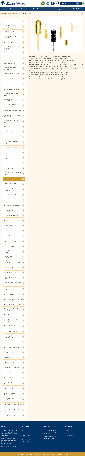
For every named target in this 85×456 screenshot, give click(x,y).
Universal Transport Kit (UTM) (12, 294)
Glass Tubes (49, 9)
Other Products (77, 9)
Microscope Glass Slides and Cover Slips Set (12, 336)
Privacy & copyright (70, 435)
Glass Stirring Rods (9, 63)
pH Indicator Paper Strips (11, 347)
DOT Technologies (63, 454)
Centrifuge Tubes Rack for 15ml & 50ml (11, 100)
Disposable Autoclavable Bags (13, 362)
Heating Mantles (9, 220)
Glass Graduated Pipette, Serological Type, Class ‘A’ (11, 26)
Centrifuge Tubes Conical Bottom (11, 94)
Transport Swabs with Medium (13, 299)
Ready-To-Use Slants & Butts (12, 304)
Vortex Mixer (7, 236)
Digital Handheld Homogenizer (9, 257)
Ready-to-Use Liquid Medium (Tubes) (12, 315)
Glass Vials (35, 9)
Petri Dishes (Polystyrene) (11, 367)
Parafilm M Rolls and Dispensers (10, 277)
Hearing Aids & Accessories (12, 147)
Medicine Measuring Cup (11, 137)
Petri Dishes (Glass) (9, 415)
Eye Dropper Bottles (10, 132)
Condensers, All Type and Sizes (13, 404)
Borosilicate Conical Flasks (11, 73)
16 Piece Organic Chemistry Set (12, 410)
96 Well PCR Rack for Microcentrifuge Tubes (10, 105)
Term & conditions (69, 433)
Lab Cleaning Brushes (10, 179)
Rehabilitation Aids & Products (13, 153)
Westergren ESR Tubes (11, 79)
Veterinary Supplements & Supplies (11, 142)
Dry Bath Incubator (9, 246)
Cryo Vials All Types (9, 388)
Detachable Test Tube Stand (12, 110)
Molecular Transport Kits (11, 331)
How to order (25, 441)
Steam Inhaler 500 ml (10, 225)
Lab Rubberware (9, 168)
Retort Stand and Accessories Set (12, 283)
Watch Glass (7, 58)
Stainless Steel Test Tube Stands (11, 121)
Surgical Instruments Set (11, 158)
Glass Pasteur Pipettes (10, 53)
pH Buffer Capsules (9, 342)
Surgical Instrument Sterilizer (12, 163)
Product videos (26, 433)
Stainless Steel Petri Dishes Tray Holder (12, 116)
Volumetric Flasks (9, 31)
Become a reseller (27, 439)
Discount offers (26, 430)
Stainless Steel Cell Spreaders (12, 205)
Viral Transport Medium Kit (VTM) (11, 288)
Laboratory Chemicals (10, 352)
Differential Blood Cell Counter (13, 262)
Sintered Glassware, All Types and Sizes (12, 399)
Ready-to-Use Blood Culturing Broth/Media (13, 320)
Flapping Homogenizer (11, 231)
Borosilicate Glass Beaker (11, 210)
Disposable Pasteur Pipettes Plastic (12, 173)
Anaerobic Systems (9, 378)
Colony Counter (8, 267)
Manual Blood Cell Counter (12, 241)
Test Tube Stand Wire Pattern (12, 42)
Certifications (25, 437)
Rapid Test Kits (8, 21)
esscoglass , (28, 454)
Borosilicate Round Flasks (11, 215)
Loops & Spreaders (9, 357)
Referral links (25, 435)
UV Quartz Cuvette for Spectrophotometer (10, 383)
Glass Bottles (21, 9)
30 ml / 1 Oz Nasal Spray (11, 127)
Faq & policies (68, 430)
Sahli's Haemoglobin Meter (12, 89)
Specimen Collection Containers (10, 184)
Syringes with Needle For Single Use (11, 189)
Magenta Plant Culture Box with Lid (12, 47)
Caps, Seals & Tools (63, 9)
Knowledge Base (26, 443)
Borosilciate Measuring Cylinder (10, 68)
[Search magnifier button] (77, 3)
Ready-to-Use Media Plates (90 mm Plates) (12, 309)
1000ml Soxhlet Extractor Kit (12, 200)
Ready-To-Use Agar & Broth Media (12, 326)
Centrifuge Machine (10, 272)
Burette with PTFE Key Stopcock (11, 37)
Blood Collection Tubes (10, 195)
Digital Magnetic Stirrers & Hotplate (11, 251)
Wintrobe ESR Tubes (10, 84)
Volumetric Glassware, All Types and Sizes (11, 393)
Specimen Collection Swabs (12, 373)
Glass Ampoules (8, 9)
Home (3, 13)
